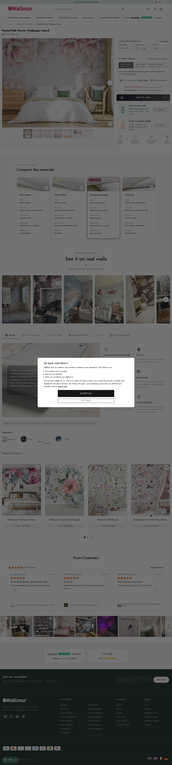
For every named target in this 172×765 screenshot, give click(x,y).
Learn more (62, 386)
